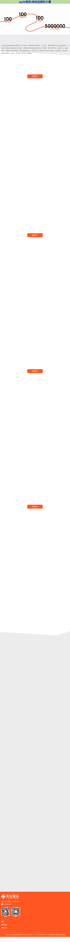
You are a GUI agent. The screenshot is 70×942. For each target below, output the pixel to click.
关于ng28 (4, 928)
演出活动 (4, 924)
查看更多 (35, 76)
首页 (2, 921)
